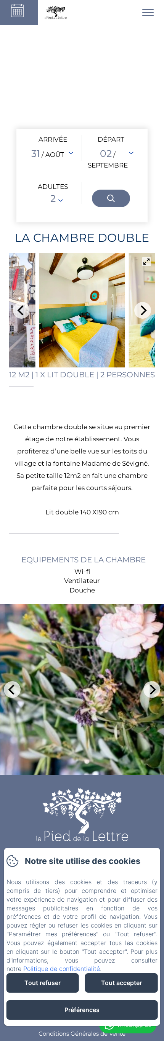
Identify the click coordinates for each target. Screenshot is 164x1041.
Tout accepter (121, 983)
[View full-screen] (146, 261)
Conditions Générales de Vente (82, 1033)
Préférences (82, 1010)
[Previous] (21, 310)
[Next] (142, 310)
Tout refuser (42, 983)
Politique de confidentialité (61, 968)
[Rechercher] (111, 198)
